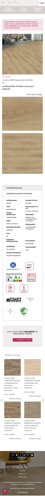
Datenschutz (22, 477)
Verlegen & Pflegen (37, 9)
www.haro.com (15, 484)
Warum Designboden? (8, 9)
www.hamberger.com (27, 484)
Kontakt (22, 470)
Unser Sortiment (24, 9)
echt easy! (22, 464)
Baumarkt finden (23, 340)
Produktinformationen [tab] (14, 188)
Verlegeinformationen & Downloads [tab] (19, 194)
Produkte (22, 461)
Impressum (22, 474)
